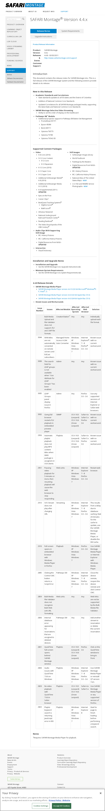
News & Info (11, 760)
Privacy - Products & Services (18, 771)
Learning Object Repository (67, 760)
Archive (9, 75)
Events (9, 762)
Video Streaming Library (66, 765)
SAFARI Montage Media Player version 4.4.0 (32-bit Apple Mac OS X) (64, 295)
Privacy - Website (13, 774)
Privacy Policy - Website (59, 800)
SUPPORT (64, 11)
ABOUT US (32, 11)
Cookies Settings (15, 779)
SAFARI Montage (13, 758)
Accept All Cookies (61, 806)
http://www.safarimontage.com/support (60, 58)
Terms (9, 769)
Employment (12, 765)
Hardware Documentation (15, 82)
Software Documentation (15, 78)
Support (10, 767)
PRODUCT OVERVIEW (14, 11)
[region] (52, 800)
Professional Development (67, 767)
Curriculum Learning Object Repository (71, 762)
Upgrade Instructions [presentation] (43, 36)
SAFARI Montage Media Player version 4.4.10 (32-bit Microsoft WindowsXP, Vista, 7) (67, 290)
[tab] (43, 31)
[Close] (101, 793)
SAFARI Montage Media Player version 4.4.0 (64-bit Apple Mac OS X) (64, 298)
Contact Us (61, 787)
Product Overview (64, 758)
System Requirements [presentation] (71, 31)
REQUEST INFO (48, 11)
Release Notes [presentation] (43, 31)
